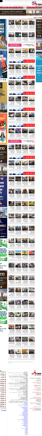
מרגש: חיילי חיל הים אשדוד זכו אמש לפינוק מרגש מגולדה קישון (25, 208)
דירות (15, 7)
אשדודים (20, 372)
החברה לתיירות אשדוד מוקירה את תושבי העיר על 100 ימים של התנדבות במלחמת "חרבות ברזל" (11, 271)
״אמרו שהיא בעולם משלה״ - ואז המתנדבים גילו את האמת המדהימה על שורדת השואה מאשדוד (11, 136)
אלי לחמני (26, 432)
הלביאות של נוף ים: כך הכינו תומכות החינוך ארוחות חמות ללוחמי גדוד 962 (18, 87)
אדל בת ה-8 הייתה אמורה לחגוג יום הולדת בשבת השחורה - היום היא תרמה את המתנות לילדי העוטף (11, 320)
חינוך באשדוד (21, 402)
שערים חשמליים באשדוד (24, 419)
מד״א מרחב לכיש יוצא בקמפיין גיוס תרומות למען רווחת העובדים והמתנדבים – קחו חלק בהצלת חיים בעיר (18, 136)
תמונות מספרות (20, 381)
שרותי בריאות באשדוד (25, 415)
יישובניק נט (26, 409)
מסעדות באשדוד (25, 411)
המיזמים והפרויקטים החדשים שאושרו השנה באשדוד (21, 399)
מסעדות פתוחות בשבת (16, 376)
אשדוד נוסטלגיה (25, 391)
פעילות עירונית (21, 386)
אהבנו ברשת (23, 400)
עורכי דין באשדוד (25, 418)
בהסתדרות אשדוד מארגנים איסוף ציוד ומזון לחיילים (11, 342)
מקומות (17, 372)
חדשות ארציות (26, 374)
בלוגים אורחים (19, 391)
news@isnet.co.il (38, 394)
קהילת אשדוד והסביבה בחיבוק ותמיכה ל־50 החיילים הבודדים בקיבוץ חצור (25, 151)
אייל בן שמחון (26, 405)
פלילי (15, 374)
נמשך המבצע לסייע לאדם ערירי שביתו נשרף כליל (11, 232)
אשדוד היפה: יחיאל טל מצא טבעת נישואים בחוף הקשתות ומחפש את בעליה (11, 39)
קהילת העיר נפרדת (22, 387)
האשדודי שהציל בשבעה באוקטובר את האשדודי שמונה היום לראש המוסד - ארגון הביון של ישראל (32, 136)
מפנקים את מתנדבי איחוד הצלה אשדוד (32, 318)
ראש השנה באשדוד (22, 401)
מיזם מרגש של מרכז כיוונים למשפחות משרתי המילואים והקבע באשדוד (32, 87)
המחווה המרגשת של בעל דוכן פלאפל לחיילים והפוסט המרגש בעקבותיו (25, 356)
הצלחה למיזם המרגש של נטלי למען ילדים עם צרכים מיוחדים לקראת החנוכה (18, 294)
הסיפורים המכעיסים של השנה (23, 384)
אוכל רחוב (23, 377)
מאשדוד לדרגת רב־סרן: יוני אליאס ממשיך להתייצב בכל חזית (25, 27)
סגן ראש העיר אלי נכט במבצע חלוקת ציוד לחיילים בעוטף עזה (32, 343)
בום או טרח (23, 372)
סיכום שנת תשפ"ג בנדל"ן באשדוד (14, 384)
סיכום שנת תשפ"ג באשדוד (24, 382)
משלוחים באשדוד (25, 411)
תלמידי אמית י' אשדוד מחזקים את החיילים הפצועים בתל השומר (18, 196)
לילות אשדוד (23, 385)
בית (41, 7)
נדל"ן (13, 374)
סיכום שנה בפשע (17, 383)
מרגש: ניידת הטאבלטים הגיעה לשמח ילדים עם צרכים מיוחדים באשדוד (32, 307)
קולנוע (12, 7)
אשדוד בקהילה (35, 18)
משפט (9, 7)
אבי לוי (27, 433)
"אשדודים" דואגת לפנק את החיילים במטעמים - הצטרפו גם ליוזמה (32, 183)
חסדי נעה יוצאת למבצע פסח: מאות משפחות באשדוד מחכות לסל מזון (25, 103)
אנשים (14, 372)
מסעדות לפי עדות (19, 377)
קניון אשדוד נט (16, 402)
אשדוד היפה (30, 18)
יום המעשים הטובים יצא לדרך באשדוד (11, 256)
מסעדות (26, 375)
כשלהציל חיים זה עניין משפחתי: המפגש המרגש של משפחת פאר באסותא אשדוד (11, 55)
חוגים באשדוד (26, 417)
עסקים (22, 7)
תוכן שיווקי (26, 394)
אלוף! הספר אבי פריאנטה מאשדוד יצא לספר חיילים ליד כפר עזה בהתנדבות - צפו (25, 343)
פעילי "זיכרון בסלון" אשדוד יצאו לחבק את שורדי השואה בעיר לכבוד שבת (32, 331)
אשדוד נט (40, 18)
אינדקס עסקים (13, 400)
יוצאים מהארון (25, 373)
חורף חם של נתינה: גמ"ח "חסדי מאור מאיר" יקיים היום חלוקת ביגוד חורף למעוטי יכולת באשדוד (11, 104)
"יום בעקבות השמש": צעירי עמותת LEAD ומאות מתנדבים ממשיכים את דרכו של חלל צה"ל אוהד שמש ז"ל (32, 104)
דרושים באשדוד (26, 416)
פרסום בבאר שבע (25, 414)
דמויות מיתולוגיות (20, 392)
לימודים (23, 394)
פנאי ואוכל (17, 400)
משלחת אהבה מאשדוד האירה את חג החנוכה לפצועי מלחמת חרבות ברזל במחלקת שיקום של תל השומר (11, 184)
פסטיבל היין (26, 429)
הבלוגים (26, 390)
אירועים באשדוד (25, 416)
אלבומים (26, 384)
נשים (27, 400)
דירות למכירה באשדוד (25, 412)
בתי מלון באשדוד (25, 408)
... (34, 40)
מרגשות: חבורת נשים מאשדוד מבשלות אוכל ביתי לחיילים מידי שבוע (25, 282)
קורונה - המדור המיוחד (24, 397)
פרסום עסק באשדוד (25, 403)
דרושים (18, 7)
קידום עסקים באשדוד (25, 408)
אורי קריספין (34, 392)
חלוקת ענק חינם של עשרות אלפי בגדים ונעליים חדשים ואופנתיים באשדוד (18, 208)
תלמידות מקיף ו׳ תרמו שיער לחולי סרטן (25, 232)
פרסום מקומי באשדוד (25, 407)
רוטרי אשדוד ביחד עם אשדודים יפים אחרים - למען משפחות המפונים (25, 319)
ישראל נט (26, 404)
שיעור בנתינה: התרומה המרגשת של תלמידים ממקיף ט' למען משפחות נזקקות (32, 270)
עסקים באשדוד (11, 402)
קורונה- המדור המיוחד (25, 398)
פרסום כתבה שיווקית (25, 421)
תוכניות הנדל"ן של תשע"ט (15, 401)
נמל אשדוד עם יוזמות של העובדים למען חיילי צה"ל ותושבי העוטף (11, 294)
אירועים (27, 385)
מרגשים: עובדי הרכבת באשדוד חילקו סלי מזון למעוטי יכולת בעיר (11, 356)
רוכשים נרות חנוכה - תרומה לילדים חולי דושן (11, 118)
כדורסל (18, 380)
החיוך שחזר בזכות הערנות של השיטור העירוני (32, 38)
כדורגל (16, 380)
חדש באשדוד (19, 394)
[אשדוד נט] (35, 375)
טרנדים (19, 395)
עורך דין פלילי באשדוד (25, 425)
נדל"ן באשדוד (26, 403)
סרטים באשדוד (26, 402)
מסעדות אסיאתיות (22, 376)
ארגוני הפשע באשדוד (20, 374)
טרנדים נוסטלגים (14, 392)
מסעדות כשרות (14, 377)
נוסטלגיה (16, 381)
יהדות (20, 400)
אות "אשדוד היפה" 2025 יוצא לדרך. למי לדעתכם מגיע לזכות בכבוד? (25, 196)
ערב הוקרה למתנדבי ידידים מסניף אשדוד (32, 166)
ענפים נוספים (26, 380)
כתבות (27, 381)
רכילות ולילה (26, 372)
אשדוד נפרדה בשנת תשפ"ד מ (14, 389)
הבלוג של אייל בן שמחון (25, 391)
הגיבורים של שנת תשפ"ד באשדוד (23, 388)
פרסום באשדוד (26, 420)
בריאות (18, 386)
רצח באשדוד (26, 432)
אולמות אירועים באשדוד (24, 423)
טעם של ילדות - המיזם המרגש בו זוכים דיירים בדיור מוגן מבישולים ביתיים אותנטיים (11, 196)
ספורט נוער (21, 380)
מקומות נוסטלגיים (25, 392)
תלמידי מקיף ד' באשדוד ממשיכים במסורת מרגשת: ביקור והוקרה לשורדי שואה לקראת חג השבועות (25, 184)
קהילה (25, 7)
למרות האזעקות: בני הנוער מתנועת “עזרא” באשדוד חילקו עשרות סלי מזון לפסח (18, 71)
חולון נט (27, 427)
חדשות (38, 7)
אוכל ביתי (26, 376)
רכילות (31, 7)
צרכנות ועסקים (25, 393)
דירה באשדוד (26, 424)
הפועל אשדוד (26, 434)
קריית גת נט (26, 426)
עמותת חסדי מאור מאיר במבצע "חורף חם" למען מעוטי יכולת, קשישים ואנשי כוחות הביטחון (32, 295)
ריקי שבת (26, 431)
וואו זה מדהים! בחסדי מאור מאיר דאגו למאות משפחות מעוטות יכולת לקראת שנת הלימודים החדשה (18, 221)
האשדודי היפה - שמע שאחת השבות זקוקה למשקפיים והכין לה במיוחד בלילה (25, 294)
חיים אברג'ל (26, 430)
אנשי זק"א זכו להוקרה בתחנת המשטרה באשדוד (32, 195)
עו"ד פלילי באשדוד (25, 424)
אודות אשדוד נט (4, 7)
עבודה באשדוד (26, 422)
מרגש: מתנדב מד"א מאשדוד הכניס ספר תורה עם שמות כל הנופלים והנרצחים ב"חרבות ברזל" (25, 221)
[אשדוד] (35, 6)
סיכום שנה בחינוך (22, 383)
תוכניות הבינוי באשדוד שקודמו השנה (13, 388)
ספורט (35, 7)
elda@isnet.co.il (38, 390)
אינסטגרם (15, 385)
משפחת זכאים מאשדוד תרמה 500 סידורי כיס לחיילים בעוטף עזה (12, 331)
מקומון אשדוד (26, 410)
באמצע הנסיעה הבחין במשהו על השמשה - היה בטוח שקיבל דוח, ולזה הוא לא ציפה (32, 257)
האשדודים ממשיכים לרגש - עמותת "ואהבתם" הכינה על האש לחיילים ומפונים (25, 331)
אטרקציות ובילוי (23, 395)
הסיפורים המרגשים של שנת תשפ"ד (23, 389)
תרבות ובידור (26, 378)
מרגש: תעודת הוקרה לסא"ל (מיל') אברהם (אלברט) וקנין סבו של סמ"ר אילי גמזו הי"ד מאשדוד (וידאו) (32, 234)
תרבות (28, 7)
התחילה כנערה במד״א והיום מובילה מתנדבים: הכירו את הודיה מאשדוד (32, 27)
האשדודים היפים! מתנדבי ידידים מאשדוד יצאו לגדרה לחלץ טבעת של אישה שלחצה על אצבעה (18, 168)
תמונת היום (19, 385)
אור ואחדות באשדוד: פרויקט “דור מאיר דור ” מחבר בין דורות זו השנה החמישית (25, 119)
